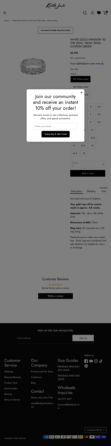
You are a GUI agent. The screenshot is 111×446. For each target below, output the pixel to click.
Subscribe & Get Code (56, 134)
